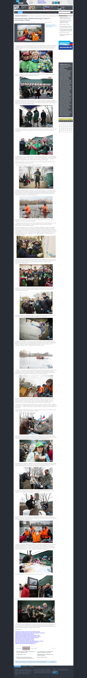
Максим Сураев (62, 84)
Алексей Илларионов (65, 105)
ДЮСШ (61, 100)
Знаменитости (68, 81)
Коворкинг (64, 88)
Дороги (65, 81)
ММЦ (60, 98)
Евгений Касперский (65, 102)
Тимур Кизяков (68, 100)
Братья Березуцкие (66, 106)
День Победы (66, 78)
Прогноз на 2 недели (42, 2)
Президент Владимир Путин (64, 97)
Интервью (33, 12)
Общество (63, 64)
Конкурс (61, 80)
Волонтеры (61, 115)
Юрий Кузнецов (62, 101)
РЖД (64, 83)
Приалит (69, 80)
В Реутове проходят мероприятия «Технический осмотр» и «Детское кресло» (25, 652)
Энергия (65, 85)
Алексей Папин (62, 89)
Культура (39, 12)
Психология (64, 113)
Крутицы (66, 101)
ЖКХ (54, 24)
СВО (63, 114)
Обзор (67, 80)
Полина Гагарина (66, 111)
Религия (61, 86)
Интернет (67, 96)
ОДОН (70, 97)
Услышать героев (68, 6)
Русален (69, 99)
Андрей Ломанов (66, 104)
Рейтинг (62, 87)
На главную (18, 648)
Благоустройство (49, 24)
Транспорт (69, 70)
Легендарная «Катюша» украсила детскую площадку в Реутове (27, 631)
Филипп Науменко (63, 96)
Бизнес (61, 72)
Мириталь (61, 106)
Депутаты (69, 71)
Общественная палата (63, 92)
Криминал (61, 78)
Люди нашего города (52, 12)
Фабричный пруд (69, 83)
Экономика (62, 79)
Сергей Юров (66, 77)
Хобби (70, 87)
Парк (60, 81)
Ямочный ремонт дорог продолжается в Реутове (24, 638)
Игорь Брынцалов (49, 25)
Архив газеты (64, 82)
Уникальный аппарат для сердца (23, 7)
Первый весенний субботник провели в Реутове (24, 633)
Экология (65, 79)
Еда (65, 84)
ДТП (63, 86)
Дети (67, 66)
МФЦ (60, 93)
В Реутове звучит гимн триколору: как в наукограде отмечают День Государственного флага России (25, 658)
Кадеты (64, 94)
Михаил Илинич (62, 103)
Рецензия (63, 100)
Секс (66, 103)
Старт (67, 88)
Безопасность (65, 76)
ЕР (70, 66)
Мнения (67, 94)
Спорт (44, 12)
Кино (63, 83)
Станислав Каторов (64, 67)
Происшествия (27, 12)
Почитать (17, 666)
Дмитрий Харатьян (63, 109)
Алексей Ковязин (66, 115)
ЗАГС (70, 89)
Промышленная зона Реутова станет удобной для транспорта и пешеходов (30, 632)
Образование (62, 66)
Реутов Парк (67, 89)
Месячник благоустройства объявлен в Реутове (24, 639)
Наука (65, 86)
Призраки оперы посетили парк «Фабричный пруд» (25, 643)
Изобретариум (69, 86)
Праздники (62, 68)
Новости (20, 12)
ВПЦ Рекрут (66, 87)
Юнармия (63, 93)
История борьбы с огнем (21, 654)
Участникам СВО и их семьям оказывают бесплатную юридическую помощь (45, 652)
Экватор (68, 92)
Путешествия (68, 95)
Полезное (68, 82)
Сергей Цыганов (65, 112)
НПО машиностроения (66, 72)
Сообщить (31, 3)
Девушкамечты (65, 91)
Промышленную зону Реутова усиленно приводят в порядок (27, 637)
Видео (68, 64)
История (61, 71)
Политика (64, 80)
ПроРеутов (65, 71)
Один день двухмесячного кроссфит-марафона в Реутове (26, 642)
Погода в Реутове (41, 0)
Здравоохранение (63, 70)
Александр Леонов (65, 98)
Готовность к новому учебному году (39, 7)
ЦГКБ (62, 81)
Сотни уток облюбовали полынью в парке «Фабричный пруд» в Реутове (29, 641)
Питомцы (69, 88)
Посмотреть (31, 2)
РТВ (68, 91)
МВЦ (68, 79)
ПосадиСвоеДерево (63, 90)
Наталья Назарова (66, 108)
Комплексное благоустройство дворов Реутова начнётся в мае (27, 635)
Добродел (66, 93)
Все (16, 12)
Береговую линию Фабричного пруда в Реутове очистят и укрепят (28, 636)
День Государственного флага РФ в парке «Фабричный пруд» (66, 27)
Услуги (61, 88)
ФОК (60, 87)
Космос (65, 95)
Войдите (48, 661)
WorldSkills (66, 99)
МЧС (67, 84)
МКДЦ (61, 82)
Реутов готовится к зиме (42, 657)
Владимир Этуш (66, 114)
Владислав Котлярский (64, 107)
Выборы (68, 85)
